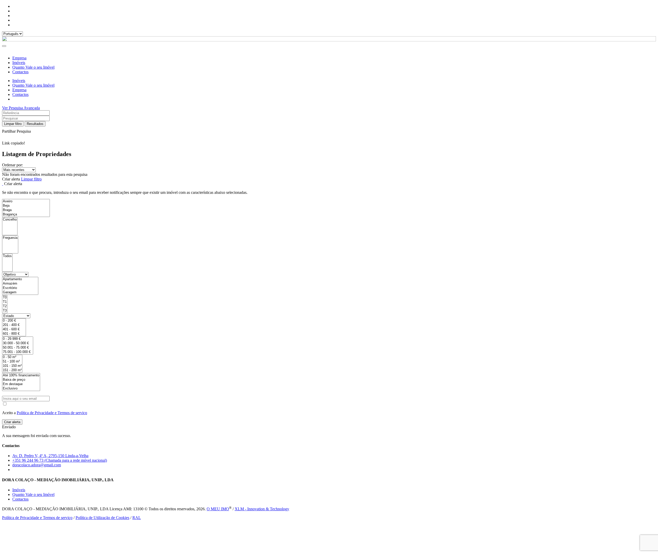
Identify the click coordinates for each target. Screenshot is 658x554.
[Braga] (26, 210)
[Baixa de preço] (21, 380)
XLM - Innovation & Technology (262, 509)
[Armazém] (20, 283)
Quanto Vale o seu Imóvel (33, 67)
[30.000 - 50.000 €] (17, 343)
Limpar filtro (13, 124)
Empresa (19, 58)
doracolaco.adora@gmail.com (36, 465)
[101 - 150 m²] (12, 366)
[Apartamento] (20, 279)
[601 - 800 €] (14, 334)
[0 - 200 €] (14, 321)
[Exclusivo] (21, 388)
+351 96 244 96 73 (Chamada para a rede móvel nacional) (59, 460)
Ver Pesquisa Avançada (21, 108)
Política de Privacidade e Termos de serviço (52, 413)
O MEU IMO (218, 509)
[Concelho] (9, 219)
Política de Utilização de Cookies (102, 517)
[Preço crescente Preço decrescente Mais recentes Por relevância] (329, 169)
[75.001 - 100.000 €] (17, 352)
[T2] (4, 306)
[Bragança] (26, 214)
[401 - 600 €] (14, 329)
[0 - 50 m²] (12, 357)
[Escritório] (20, 288)
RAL (136, 517)
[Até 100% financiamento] (21, 375)
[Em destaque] (21, 384)
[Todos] (7, 256)
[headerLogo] (329, 40)
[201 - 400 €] (14, 325)
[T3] (4, 310)
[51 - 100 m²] (12, 361)
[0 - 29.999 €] (17, 339)
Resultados (35, 124)
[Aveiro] (26, 201)
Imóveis (18, 62)
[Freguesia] (10, 238)
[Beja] (26, 206)
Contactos (20, 72)
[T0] (4, 297)
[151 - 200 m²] (12, 370)
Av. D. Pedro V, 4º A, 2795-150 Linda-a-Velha (50, 455)
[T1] (4, 302)
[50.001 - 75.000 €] (17, 348)
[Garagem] (20, 292)
